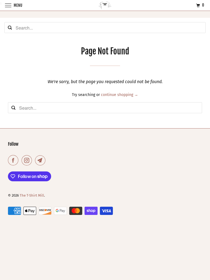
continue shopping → (119, 94)
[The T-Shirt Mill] (105, 5)
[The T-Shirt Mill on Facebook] (14, 160)
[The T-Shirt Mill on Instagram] (28, 160)
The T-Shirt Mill (32, 195)
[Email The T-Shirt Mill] (41, 160)
